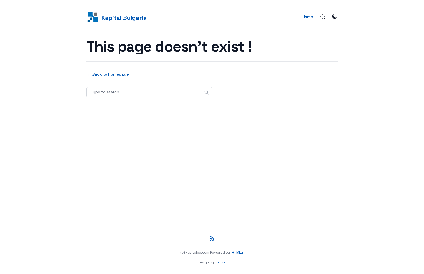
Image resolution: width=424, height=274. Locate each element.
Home (307, 16)
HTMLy (237, 252)
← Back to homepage (108, 74)
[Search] (323, 17)
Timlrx (220, 262)
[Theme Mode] (335, 16)
